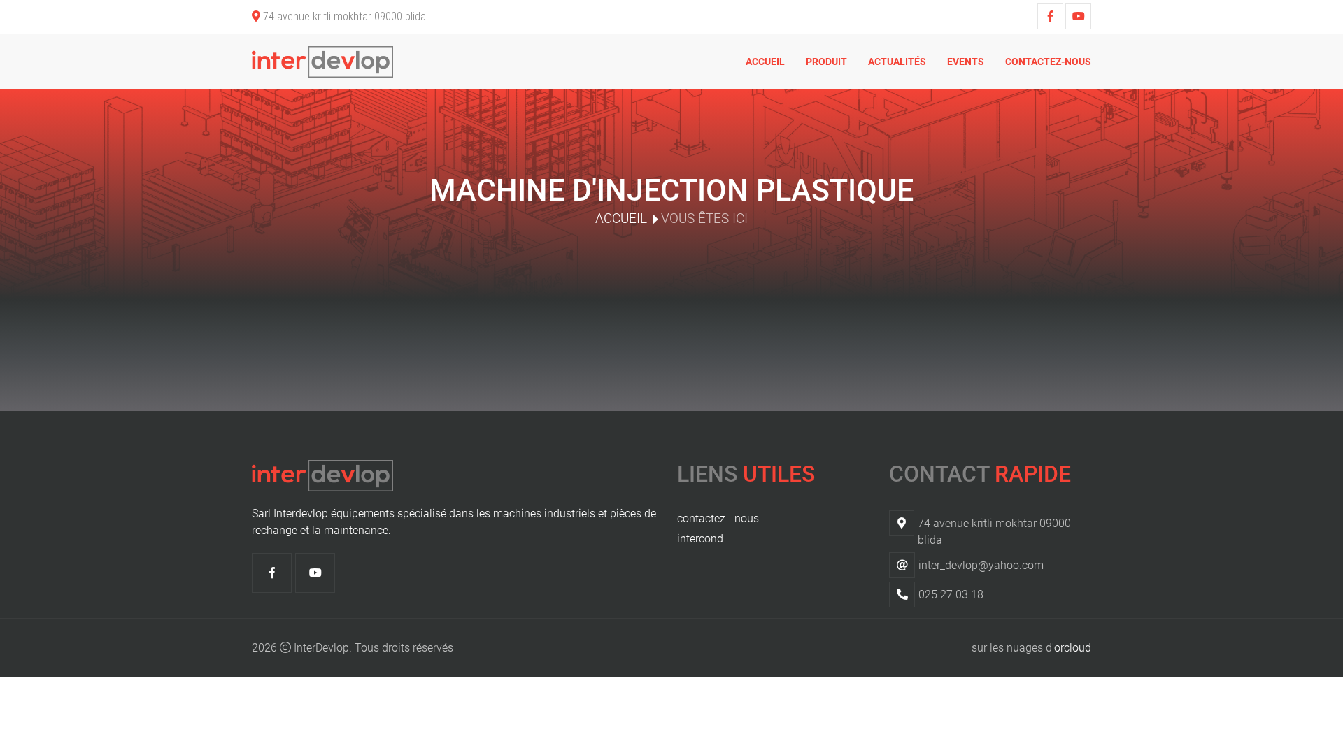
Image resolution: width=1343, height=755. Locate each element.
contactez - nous (718, 518)
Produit (826, 61)
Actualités (897, 61)
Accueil (765, 61)
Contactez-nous (1048, 61)
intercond (700, 538)
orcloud (1072, 647)
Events (965, 61)
